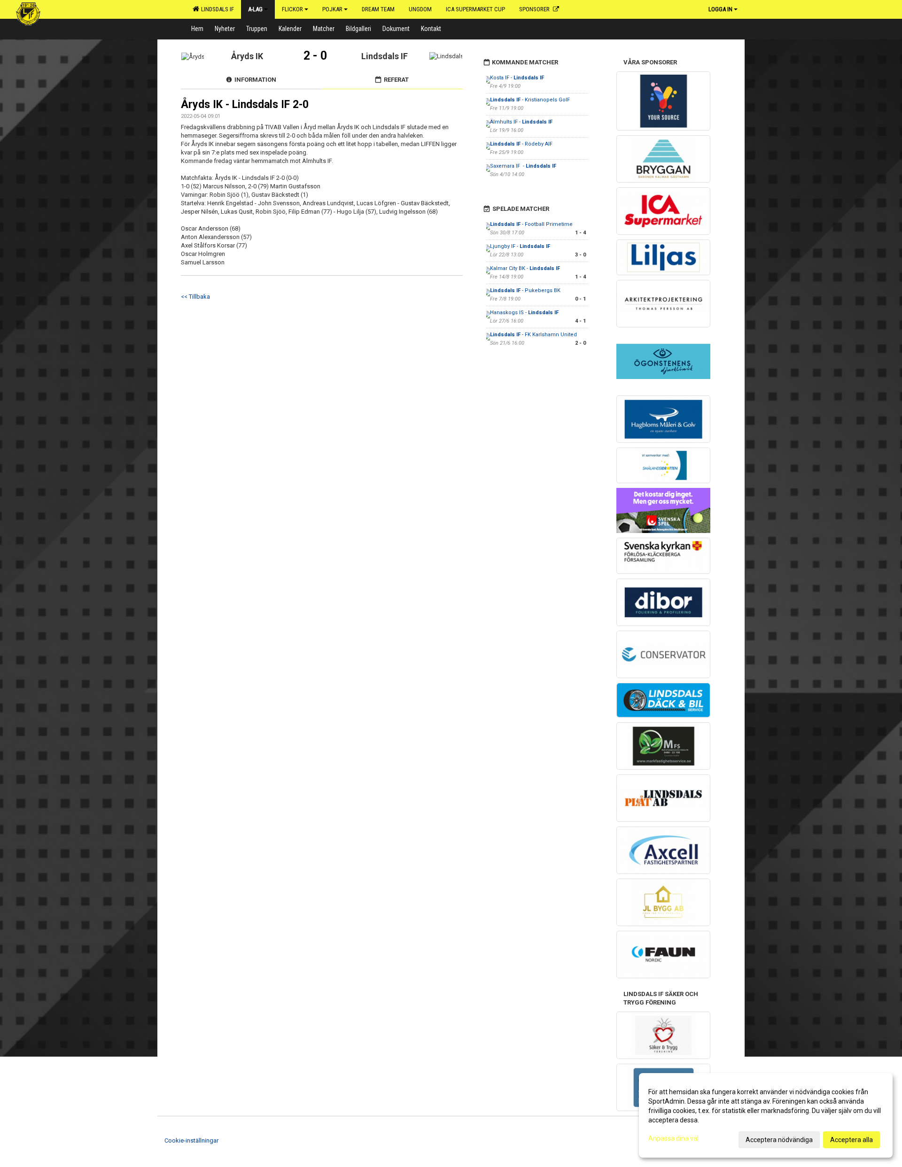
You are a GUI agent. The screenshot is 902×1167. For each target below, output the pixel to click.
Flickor (292, 9)
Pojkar (332, 9)
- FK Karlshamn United (533, 335)
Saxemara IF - (523, 166)
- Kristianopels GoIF (530, 100)
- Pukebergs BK (525, 290)
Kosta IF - (517, 78)
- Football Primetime (531, 224)
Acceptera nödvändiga (779, 1140)
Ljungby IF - (520, 246)
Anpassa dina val (673, 1138)
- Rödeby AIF (521, 144)
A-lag (255, 9)
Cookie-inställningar (191, 1140)
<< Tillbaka (195, 296)
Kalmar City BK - (525, 268)
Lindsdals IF (216, 9)
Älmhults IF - (521, 122)
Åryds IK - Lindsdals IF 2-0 (245, 104)
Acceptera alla (851, 1140)
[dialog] (766, 1115)
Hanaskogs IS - (524, 312)
